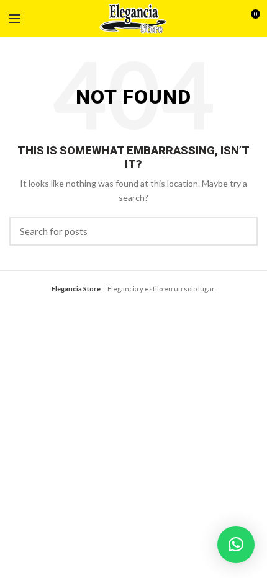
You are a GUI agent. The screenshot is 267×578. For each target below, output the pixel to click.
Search (240, 231)
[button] (236, 544)
